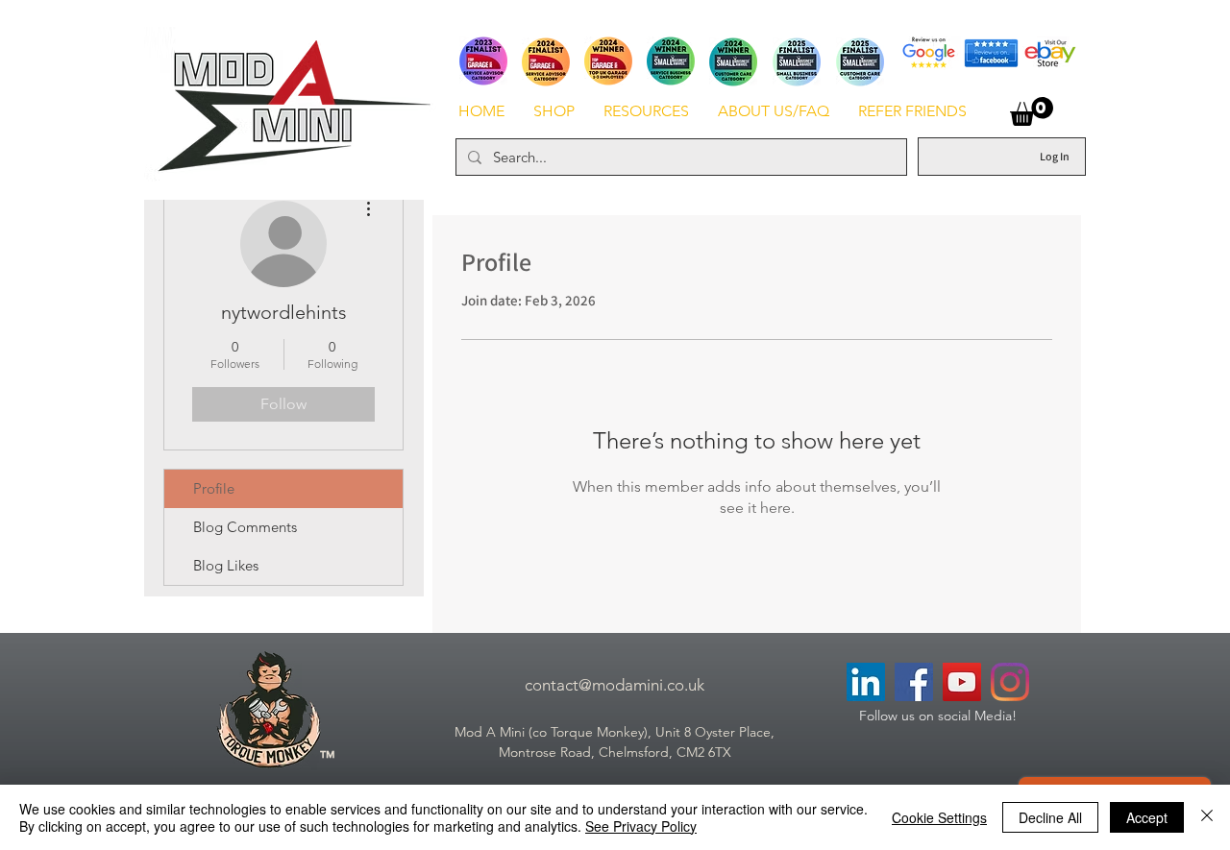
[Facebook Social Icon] (914, 682)
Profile (213, 488)
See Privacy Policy (641, 826)
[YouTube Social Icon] (962, 682)
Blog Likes (225, 565)
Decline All (1050, 817)
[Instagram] (1010, 682)
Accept (1147, 817)
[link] (1031, 111)
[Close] (1206, 817)
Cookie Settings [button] (939, 817)
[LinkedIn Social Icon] (866, 682)
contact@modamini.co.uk (614, 684)
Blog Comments (245, 527)
